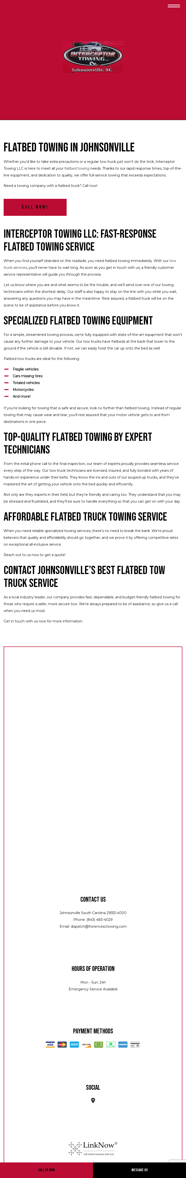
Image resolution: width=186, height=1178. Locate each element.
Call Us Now (46, 1170)
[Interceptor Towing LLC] (93, 58)
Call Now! (35, 207)
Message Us (140, 1170)
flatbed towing (76, 168)
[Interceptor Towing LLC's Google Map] (93, 1101)
